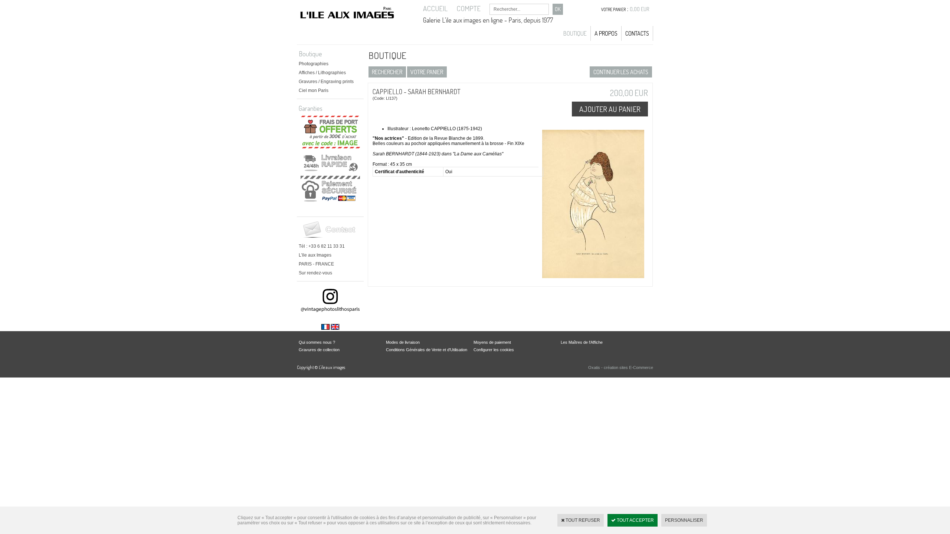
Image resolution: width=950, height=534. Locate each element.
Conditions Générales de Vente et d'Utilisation (426, 349)
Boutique (575, 33)
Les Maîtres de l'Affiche (582, 342)
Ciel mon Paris (313, 90)
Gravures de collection (319, 349)
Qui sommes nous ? (317, 342)
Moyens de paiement (492, 342)
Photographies (313, 63)
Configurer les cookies (494, 349)
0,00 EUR (639, 9)
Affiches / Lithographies (322, 72)
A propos (606, 33)
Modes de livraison (403, 342)
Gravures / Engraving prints (326, 81)
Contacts (637, 33)
